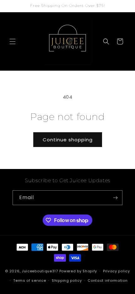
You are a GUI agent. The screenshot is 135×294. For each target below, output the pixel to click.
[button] (12, 41)
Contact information (107, 280)
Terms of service (29, 280)
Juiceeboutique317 (40, 271)
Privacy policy (116, 271)
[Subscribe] (115, 197)
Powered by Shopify (78, 271)
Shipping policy (67, 280)
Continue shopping (68, 139)
